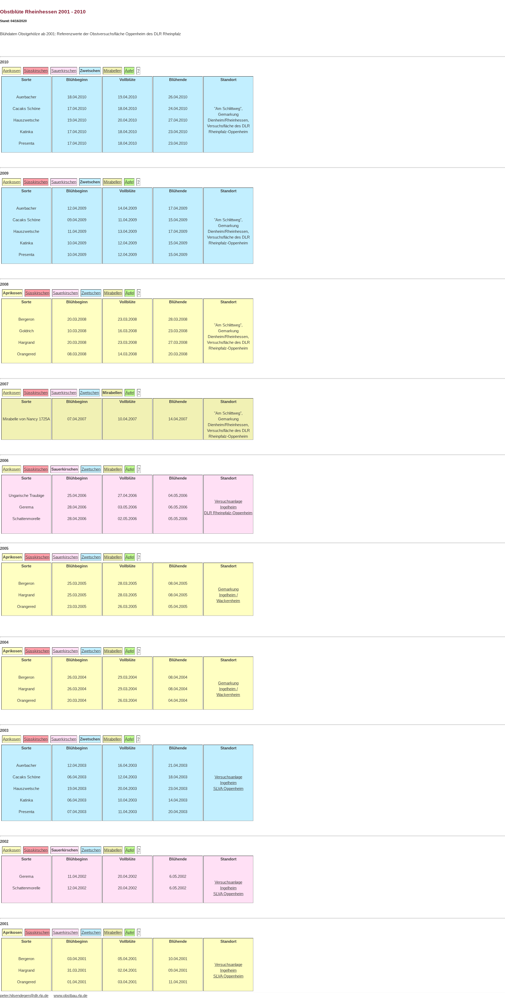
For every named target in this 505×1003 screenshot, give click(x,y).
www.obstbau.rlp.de (70, 996)
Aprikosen (11, 71)
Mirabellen (112, 71)
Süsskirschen (36, 71)
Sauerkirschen (63, 71)
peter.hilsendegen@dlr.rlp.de (24, 996)
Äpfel (129, 71)
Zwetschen (91, 293)
